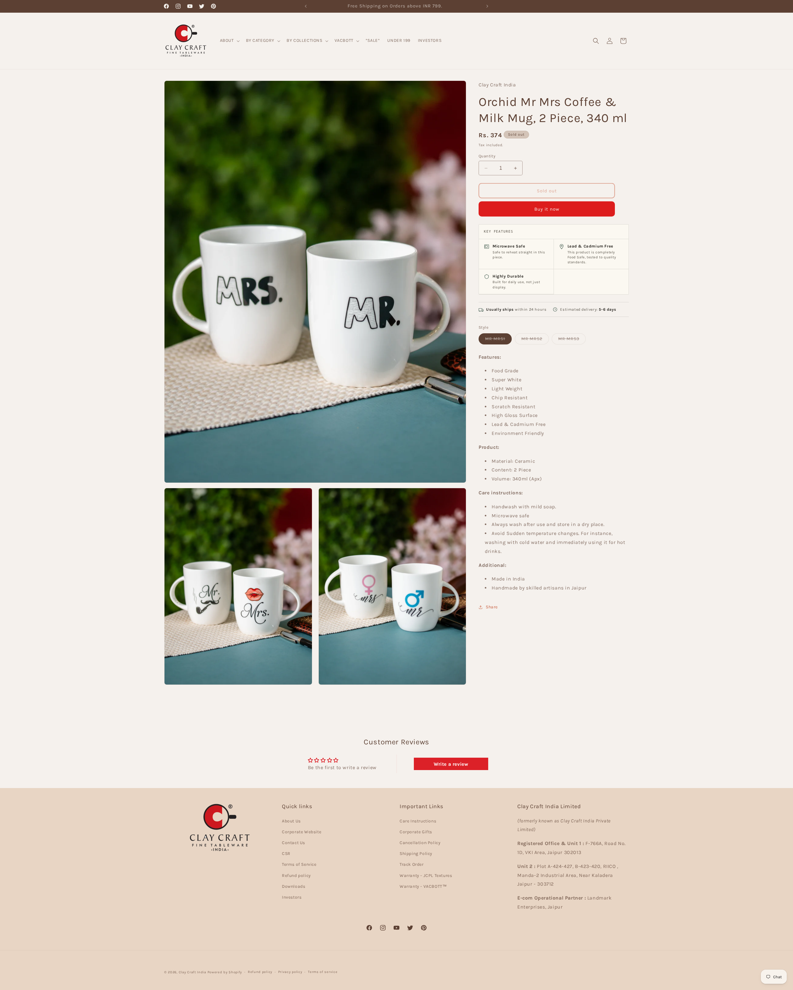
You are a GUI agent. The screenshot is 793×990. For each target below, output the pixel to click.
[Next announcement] (487, 6)
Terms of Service (299, 864)
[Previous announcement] (306, 6)
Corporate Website (301, 831)
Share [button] (492, 607)
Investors (291, 897)
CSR (286, 853)
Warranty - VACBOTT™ (423, 886)
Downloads (293, 886)
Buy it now (546, 209)
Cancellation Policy (420, 842)
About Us (291, 821)
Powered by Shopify (225, 972)
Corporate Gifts (416, 831)
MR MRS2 (535, 340)
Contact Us (293, 842)
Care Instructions (418, 821)
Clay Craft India (192, 972)
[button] (229, 40)
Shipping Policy (416, 853)
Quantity (487, 156)
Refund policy (296, 875)
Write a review (451, 764)
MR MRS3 (572, 340)
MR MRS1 (498, 340)
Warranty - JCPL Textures (426, 875)
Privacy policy (290, 972)
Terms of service (322, 972)
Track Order (412, 864)
